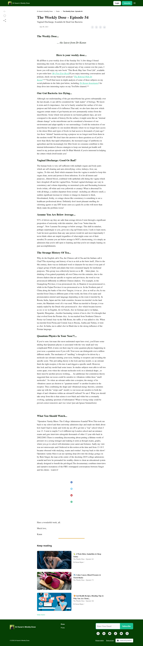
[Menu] (134, 2)
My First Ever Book (60, 73)
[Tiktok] (115, 633)
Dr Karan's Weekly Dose (45, 11)
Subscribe (127, 3)
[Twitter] (98, 633)
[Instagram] (127, 633)
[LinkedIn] (103, 633)
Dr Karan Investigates (89, 83)
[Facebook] (121, 633)
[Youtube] (109, 633)
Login (117, 3)
